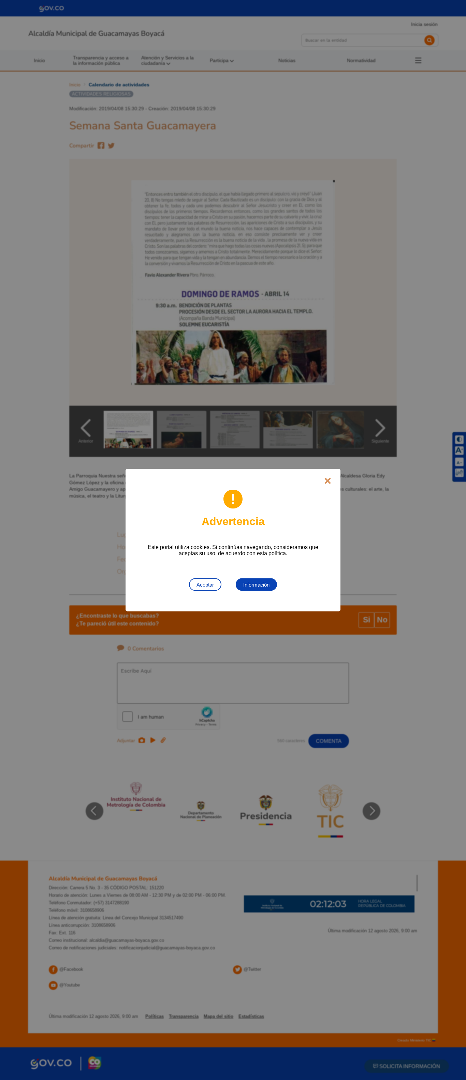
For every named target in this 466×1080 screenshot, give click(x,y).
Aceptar (205, 584)
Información (256, 584)
